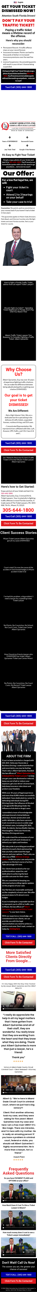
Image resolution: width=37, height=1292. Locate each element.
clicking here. (14, 929)
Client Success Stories (18, 533)
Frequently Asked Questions (18, 1171)
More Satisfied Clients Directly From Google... (18, 956)
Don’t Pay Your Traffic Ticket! (18, 23)
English (20, 2)
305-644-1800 (15, 162)
